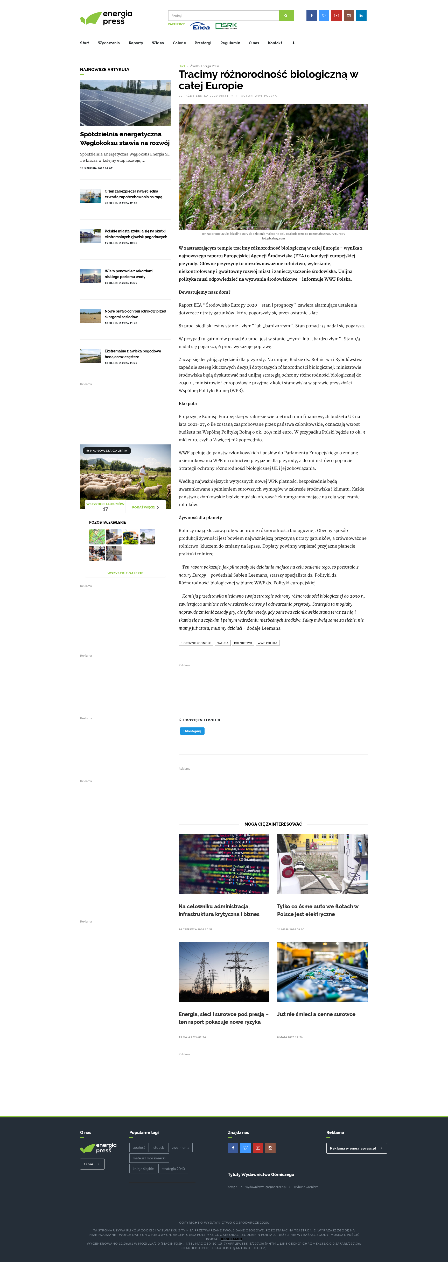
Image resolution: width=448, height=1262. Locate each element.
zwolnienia (180, 1147)
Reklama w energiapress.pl (353, 1148)
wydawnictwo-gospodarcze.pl (266, 1187)
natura (223, 642)
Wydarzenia (109, 43)
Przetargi (203, 43)
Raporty (136, 43)
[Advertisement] (273, 688)
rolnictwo (243, 642)
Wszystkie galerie (125, 573)
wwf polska (267, 642)
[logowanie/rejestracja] (291, 43)
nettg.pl (233, 1187)
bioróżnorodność (196, 642)
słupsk (158, 1147)
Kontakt (275, 43)
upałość (139, 1147)
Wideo (158, 43)
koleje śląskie (143, 1168)
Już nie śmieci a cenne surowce (316, 1014)
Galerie (179, 43)
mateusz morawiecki (149, 1158)
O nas (254, 43)
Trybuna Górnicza (306, 1187)
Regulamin (230, 43)
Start (84, 43)
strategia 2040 (173, 1168)
